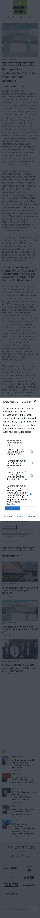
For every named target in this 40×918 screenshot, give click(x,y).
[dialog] (20, 459)
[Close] (36, 402)
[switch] (31, 451)
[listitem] (20, 442)
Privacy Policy (32, 516)
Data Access (20, 516)
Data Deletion (7, 516)
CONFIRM (12, 508)
